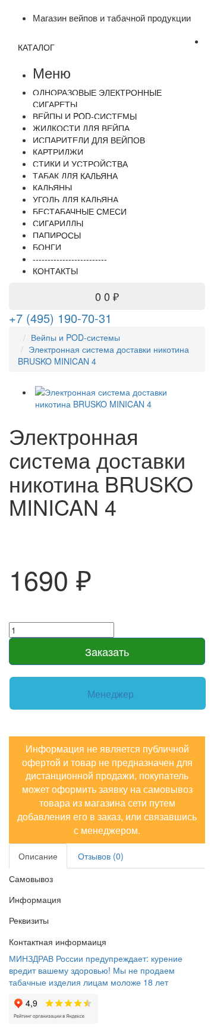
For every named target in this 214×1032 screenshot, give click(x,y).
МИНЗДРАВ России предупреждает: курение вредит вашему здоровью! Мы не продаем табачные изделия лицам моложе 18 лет (95, 970)
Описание (38, 856)
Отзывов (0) (101, 856)
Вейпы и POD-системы (75, 337)
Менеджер (110, 694)
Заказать (107, 651)
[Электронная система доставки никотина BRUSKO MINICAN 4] (119, 398)
